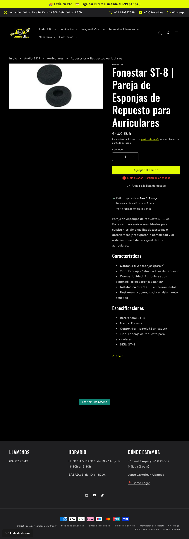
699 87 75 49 (18, 461)
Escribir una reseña (94, 402)
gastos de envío (150, 139)
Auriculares (55, 58)
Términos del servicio (124, 526)
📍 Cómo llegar (139, 483)
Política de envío (171, 529)
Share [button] (119, 356)
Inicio (13, 58)
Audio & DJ (32, 58)
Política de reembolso (99, 526)
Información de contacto (151, 526)
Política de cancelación (147, 529)
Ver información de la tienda (134, 208)
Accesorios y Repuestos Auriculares (96, 58)
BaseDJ (30, 526)
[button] (47, 29)
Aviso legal (174, 526)
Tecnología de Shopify (46, 526)
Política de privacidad (72, 526)
